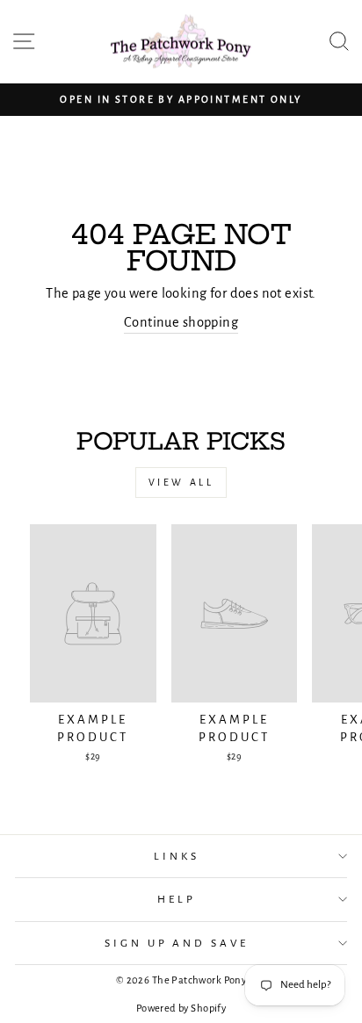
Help (176, 899)
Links (176, 856)
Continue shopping (181, 322)
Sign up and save (177, 943)
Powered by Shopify (181, 1008)
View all (181, 482)
